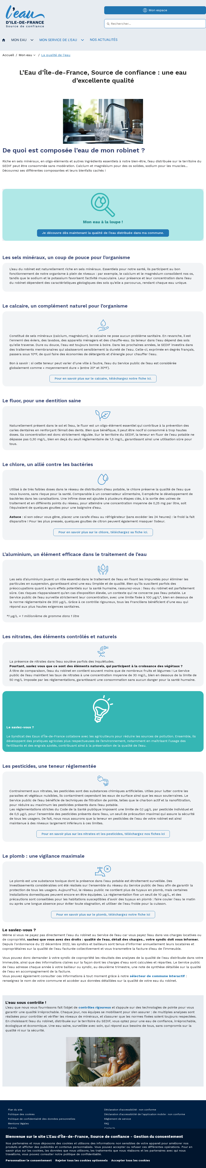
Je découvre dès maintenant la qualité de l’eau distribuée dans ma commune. (103, 233)
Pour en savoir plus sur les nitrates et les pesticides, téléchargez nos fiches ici (103, 834)
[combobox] (155, 23)
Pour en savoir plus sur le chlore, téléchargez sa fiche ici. (103, 532)
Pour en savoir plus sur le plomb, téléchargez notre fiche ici (103, 914)
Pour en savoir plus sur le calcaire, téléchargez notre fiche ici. (103, 378)
